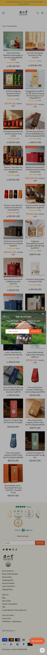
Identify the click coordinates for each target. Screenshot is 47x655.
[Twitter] (17, 338)
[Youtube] (24, 338)
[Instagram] (27, 338)
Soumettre (35, 331)
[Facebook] (21, 338)
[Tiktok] (30, 338)
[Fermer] (42, 313)
